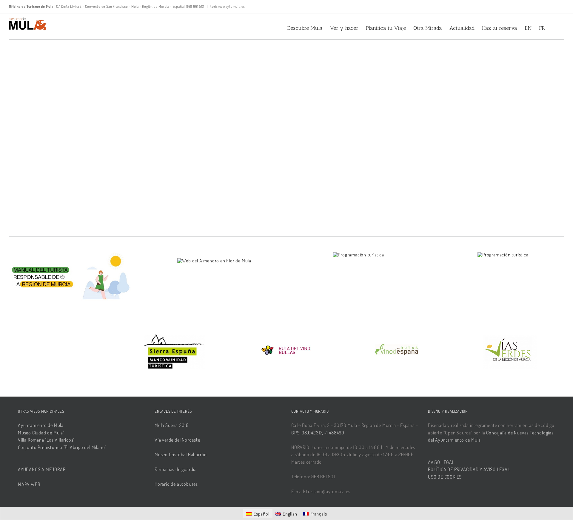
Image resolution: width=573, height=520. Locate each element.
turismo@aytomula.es (227, 6)
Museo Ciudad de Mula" (41, 433)
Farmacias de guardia (176, 469)
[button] (554, 28)
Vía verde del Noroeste (177, 440)
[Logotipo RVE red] (398, 338)
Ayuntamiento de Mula (41, 425)
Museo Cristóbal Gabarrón (181, 454)
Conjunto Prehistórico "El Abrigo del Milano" (62, 447)
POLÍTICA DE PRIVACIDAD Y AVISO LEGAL (469, 469)
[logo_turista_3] (70, 254)
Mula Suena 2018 (172, 425)
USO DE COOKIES (445, 477)
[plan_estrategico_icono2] (358, 255)
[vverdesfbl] (510, 338)
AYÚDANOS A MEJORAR (41, 469)
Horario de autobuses (176, 484)
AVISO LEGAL (441, 462)
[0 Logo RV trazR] (286, 338)
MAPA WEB (29, 484)
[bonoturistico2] (503, 255)
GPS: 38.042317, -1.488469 (317, 433)
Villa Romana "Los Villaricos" (46, 440)
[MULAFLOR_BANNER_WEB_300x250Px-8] (214, 261)
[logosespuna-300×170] (174, 338)
